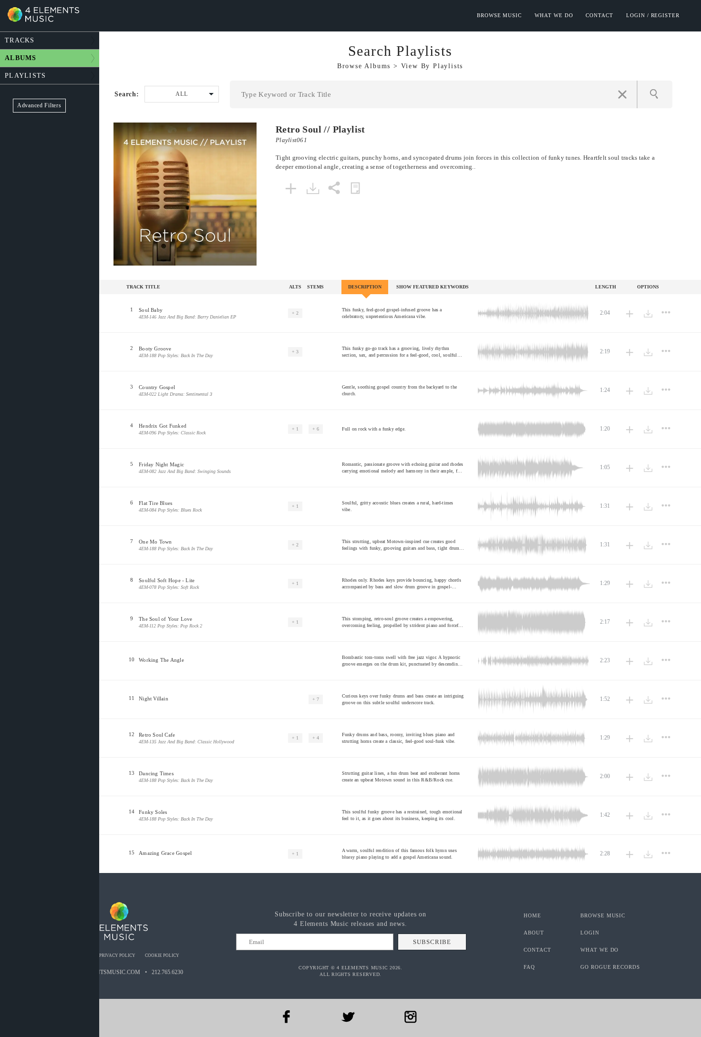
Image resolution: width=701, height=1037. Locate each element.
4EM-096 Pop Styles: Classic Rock (172, 432)
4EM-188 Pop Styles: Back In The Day (176, 355)
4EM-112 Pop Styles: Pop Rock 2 (170, 625)
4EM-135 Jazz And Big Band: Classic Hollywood (186, 741)
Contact (599, 15)
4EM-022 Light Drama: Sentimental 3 (175, 394)
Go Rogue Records (610, 967)
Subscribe (432, 941)
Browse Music (499, 15)
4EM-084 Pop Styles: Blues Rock (170, 510)
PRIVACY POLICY (117, 955)
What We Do (554, 15)
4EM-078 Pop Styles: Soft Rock (169, 587)
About (534, 932)
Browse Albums (364, 66)
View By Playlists (432, 66)
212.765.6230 (167, 972)
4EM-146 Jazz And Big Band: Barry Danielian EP (187, 316)
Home (532, 915)
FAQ (529, 967)
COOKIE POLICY (162, 955)
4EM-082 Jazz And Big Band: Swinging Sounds (185, 471)
